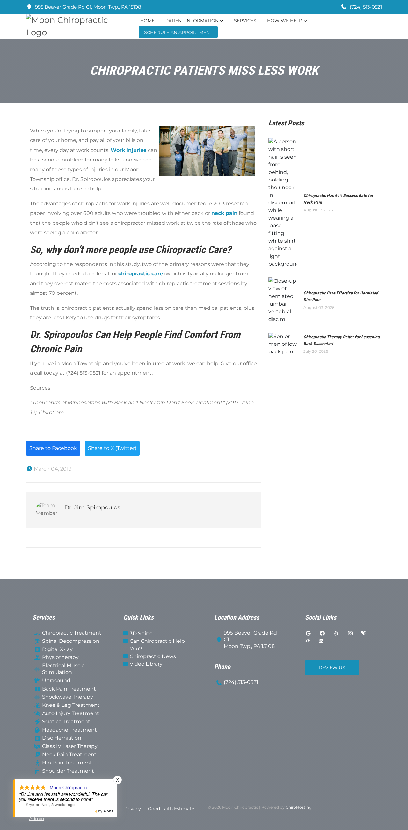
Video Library (146, 664)
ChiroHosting (298, 807)
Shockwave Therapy (67, 697)
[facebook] (322, 633)
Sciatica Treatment (66, 722)
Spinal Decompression (70, 641)
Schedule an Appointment (178, 32)
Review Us (332, 667)
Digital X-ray (57, 649)
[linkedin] (321, 641)
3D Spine (141, 633)
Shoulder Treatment (68, 771)
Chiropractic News (153, 656)
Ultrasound (56, 680)
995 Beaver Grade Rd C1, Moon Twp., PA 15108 (87, 7)
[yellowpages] (307, 641)
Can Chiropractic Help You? (157, 645)
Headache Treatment (69, 730)
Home (147, 21)
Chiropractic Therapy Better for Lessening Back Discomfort (341, 340)
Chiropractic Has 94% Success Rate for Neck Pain (338, 199)
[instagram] (350, 633)
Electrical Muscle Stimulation (63, 669)
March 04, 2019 (52, 469)
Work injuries (129, 150)
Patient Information (192, 21)
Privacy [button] (132, 809)
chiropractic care (140, 274)
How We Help (284, 21)
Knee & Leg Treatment (71, 705)
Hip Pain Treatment (67, 763)
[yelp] (336, 633)
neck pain (224, 213)
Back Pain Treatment (69, 689)
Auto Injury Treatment (70, 713)
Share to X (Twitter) (112, 448)
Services (245, 21)
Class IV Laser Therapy (70, 746)
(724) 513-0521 (365, 7)
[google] (308, 633)
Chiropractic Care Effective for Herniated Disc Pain (340, 296)
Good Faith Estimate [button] (171, 809)
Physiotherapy (60, 657)
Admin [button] (36, 818)
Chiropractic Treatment (71, 633)
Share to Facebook (53, 448)
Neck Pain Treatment (69, 754)
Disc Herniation (61, 738)
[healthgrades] (363, 633)
